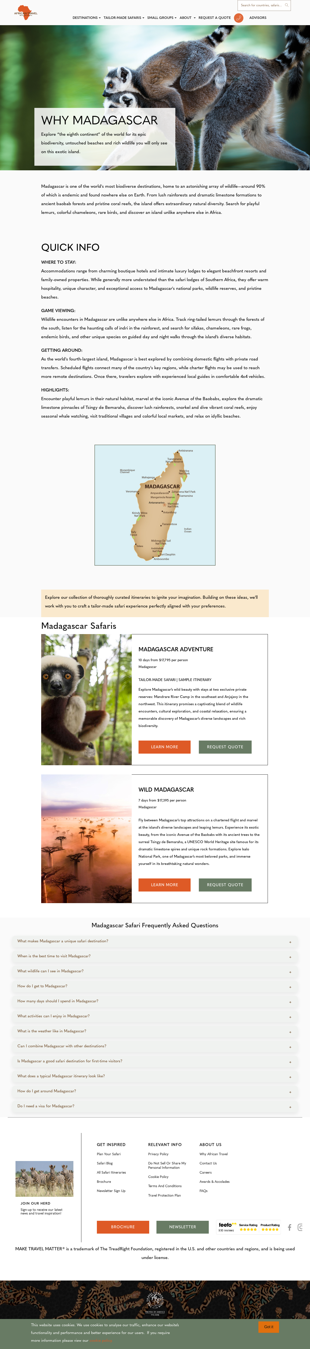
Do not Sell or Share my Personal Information (167, 1166)
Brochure (104, 1182)
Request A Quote (215, 18)
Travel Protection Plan (164, 1196)
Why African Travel (214, 1154)
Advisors (257, 18)
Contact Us (208, 1163)
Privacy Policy (158, 1154)
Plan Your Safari (109, 1154)
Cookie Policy (158, 1177)
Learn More (164, 747)
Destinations (85, 18)
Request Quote (225, 747)
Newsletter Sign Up (111, 1191)
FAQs (204, 1191)
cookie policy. (101, 1341)
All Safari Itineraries (111, 1173)
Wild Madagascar (166, 790)
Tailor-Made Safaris (122, 18)
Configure (23, 1158)
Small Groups (160, 18)
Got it (268, 1327)
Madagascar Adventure (176, 650)
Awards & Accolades (215, 1182)
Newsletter (182, 1227)
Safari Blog (105, 1163)
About (186, 18)
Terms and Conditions (165, 1186)
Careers (206, 1173)
